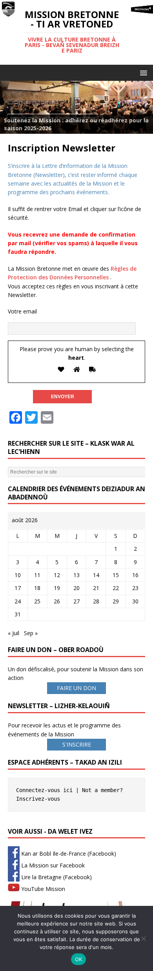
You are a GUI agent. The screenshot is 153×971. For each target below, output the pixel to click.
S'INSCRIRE (76, 744)
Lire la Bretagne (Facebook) (56, 877)
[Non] (143, 938)
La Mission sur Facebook (52, 865)
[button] (142, 72)
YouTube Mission (42, 889)
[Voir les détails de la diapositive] (76, 107)
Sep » (31, 633)
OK (78, 959)
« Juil (13, 633)
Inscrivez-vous (38, 799)
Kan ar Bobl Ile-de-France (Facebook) (68, 853)
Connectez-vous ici (44, 790)
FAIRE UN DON (76, 688)
